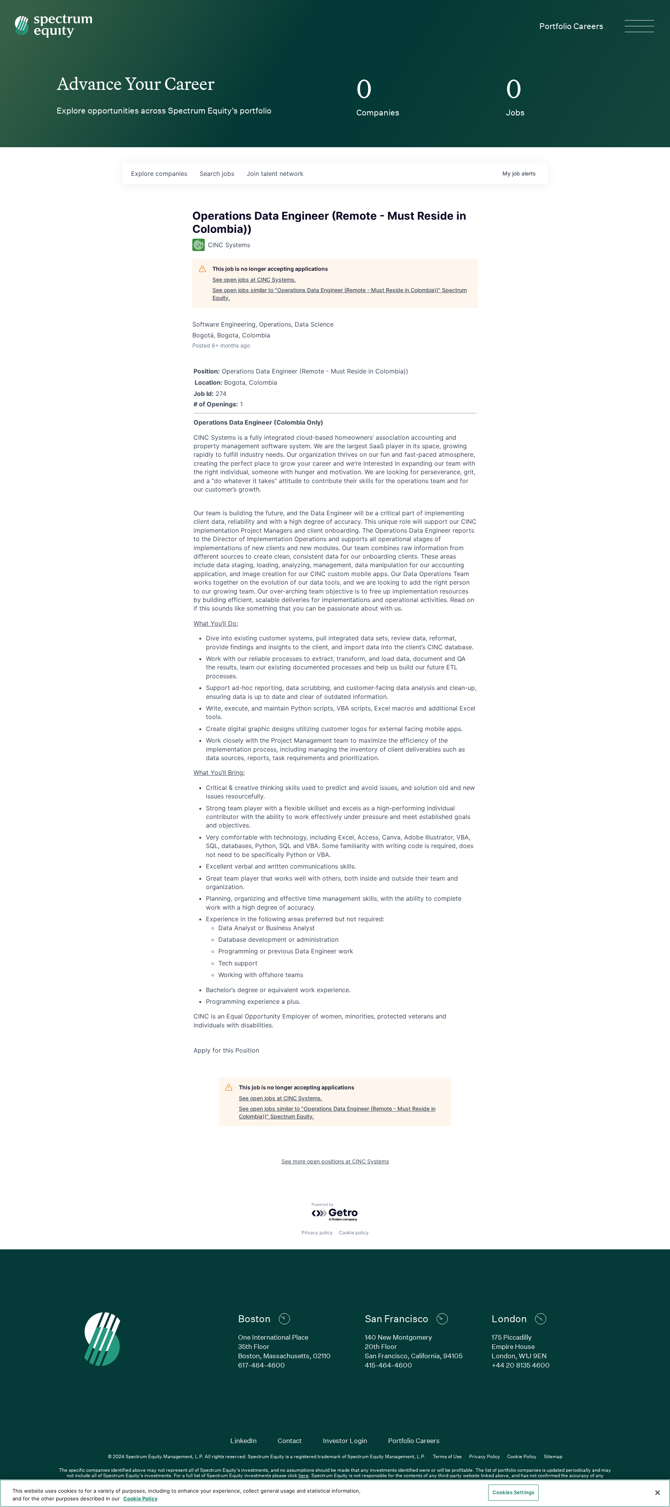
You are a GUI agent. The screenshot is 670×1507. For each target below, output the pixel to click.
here (304, 1475)
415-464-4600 (388, 1365)
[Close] (657, 1492)
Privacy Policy (484, 1456)
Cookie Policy (522, 1456)
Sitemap (553, 1456)
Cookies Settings (513, 1492)
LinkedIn (243, 1440)
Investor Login (345, 1440)
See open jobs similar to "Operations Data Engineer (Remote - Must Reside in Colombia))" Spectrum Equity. (339, 294)
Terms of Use (447, 1456)
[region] (335, 1493)
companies (159, 173)
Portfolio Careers (571, 26)
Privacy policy (317, 1232)
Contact (290, 1440)
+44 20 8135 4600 (521, 1365)
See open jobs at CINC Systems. (254, 279)
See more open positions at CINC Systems (335, 1161)
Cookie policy (354, 1232)
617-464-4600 (261, 1365)
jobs (217, 173)
